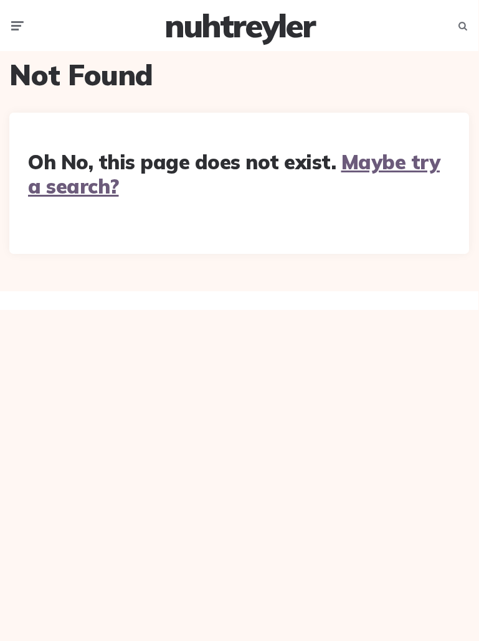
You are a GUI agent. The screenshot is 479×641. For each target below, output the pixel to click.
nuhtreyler (239, 25)
